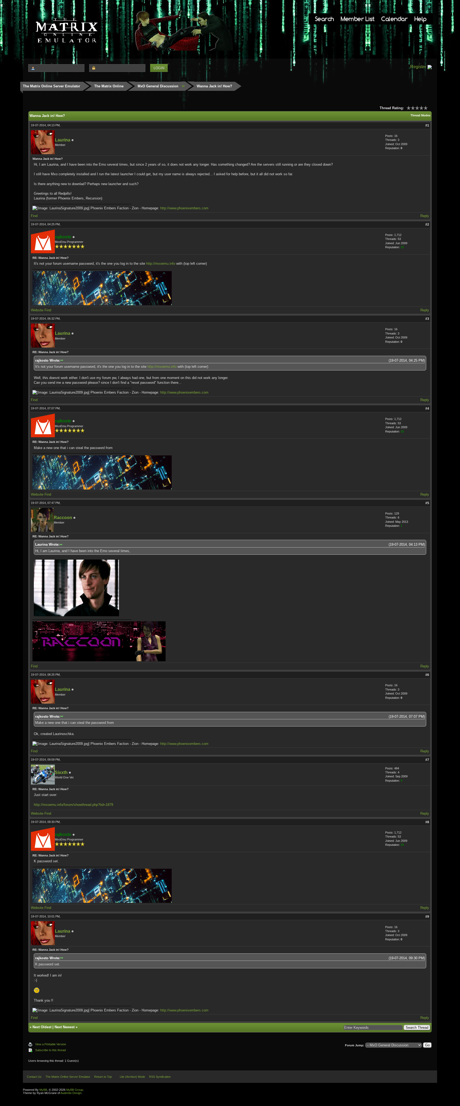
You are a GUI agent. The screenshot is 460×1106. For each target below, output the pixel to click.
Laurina (62, 140)
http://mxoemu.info (160, 264)
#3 (427, 319)
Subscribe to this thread (50, 1050)
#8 (427, 822)
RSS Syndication (160, 1076)
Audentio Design (70, 1093)
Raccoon (63, 517)
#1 (427, 125)
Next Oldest (41, 1027)
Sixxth (61, 772)
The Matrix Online (109, 86)
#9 (427, 917)
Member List (358, 18)
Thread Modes (420, 115)
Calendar (394, 18)
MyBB (43, 1089)
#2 (427, 224)
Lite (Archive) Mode (132, 1076)
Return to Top (103, 1076)
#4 (427, 408)
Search (324, 18)
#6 (427, 675)
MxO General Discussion (158, 86)
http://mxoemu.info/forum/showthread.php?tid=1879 (73, 805)
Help (420, 18)
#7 (427, 760)
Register (418, 66)
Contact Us (34, 1076)
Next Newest (65, 1027)
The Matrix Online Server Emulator (51, 86)
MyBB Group (74, 1089)
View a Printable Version (50, 1044)
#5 (427, 503)
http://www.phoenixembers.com (184, 208)
